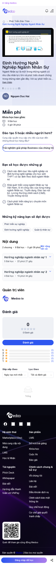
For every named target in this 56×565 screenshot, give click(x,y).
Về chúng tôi (35, 475)
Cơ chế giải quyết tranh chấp (38, 514)
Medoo (19, 553)
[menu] (14, 449)
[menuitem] (14, 438)
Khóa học (34, 448)
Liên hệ (32, 481)
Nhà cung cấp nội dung (11, 445)
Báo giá (33, 460)
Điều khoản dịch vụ (39, 492)
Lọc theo (34, 369)
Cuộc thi (33, 454)
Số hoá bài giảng (38, 443)
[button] (28, 259)
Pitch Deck (8, 472)
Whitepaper (8, 478)
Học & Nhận (8, 458)
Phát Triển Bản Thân (19, 21)
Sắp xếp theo (9, 369)
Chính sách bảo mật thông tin (39, 499)
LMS (4, 452)
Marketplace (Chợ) (12, 437)
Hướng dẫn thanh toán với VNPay (11, 491)
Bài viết (6, 483)
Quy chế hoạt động (39, 507)
